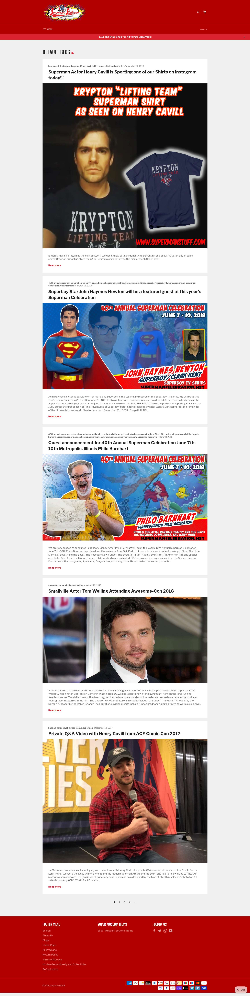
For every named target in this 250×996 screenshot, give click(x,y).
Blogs (46, 940)
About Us (48, 935)
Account (203, 29)
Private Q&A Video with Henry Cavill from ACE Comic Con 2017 (114, 733)
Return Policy (50, 954)
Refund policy (50, 969)
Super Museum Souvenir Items (115, 930)
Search (47, 930)
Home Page (49, 945)
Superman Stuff (57, 985)
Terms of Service (52, 959)
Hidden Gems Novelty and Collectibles (64, 964)
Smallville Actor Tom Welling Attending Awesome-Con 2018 (111, 591)
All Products (50, 949)
